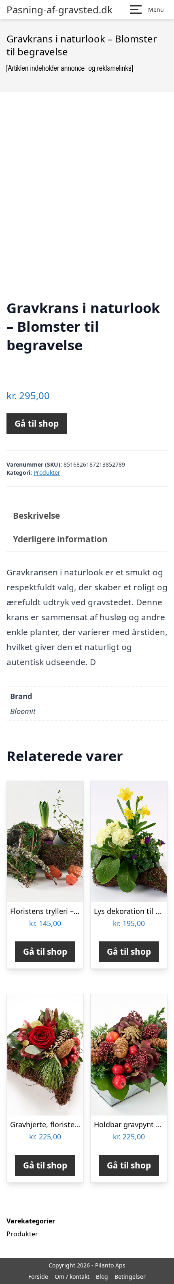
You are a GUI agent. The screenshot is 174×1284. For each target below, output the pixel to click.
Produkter (47, 472)
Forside (38, 1276)
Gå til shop (37, 423)
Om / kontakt (72, 1276)
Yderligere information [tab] (60, 539)
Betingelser (130, 1276)
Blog (102, 1276)
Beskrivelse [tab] (36, 515)
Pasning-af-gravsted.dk (59, 9)
